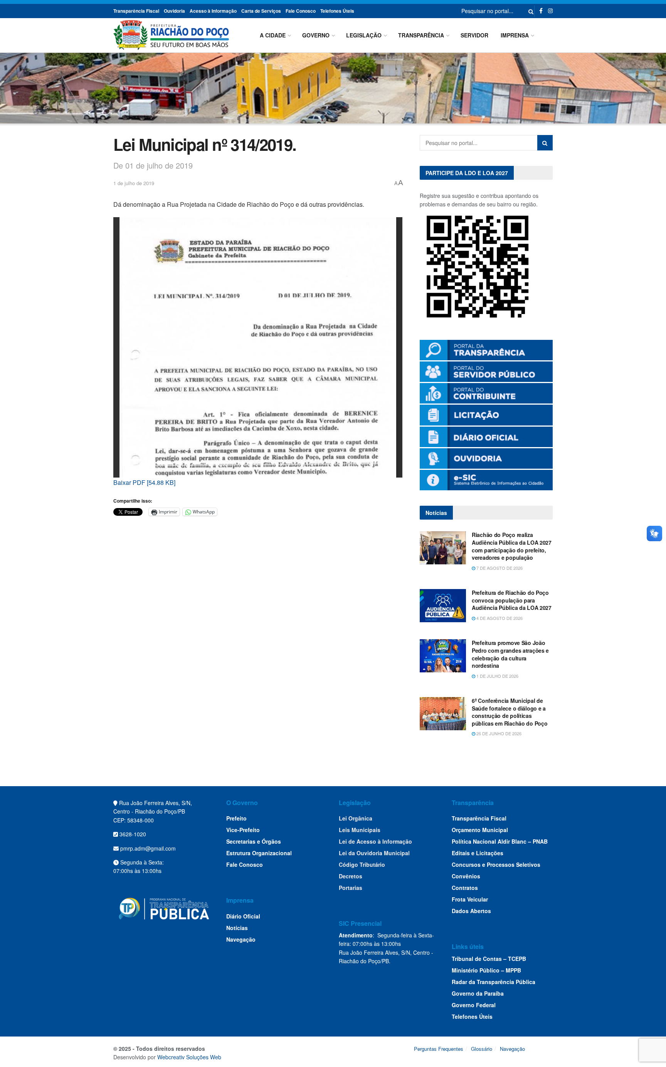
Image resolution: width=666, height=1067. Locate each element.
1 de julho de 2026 (496, 676)
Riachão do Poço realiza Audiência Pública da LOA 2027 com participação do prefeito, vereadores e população (512, 546)
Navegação (241, 939)
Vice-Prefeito (243, 830)
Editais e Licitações (477, 853)
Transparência (421, 35)
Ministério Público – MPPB (486, 970)
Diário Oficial (243, 916)
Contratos (465, 887)
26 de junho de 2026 (498, 733)
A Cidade (273, 35)
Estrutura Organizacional (259, 853)
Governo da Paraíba (478, 993)
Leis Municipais (359, 830)
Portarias (350, 887)
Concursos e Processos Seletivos (496, 864)
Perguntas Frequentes (438, 1048)
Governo (316, 35)
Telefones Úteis (337, 10)
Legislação (364, 35)
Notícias (237, 928)
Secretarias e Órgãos (253, 841)
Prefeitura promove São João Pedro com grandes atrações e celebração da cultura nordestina (510, 654)
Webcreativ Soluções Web (189, 1057)
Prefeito (236, 818)
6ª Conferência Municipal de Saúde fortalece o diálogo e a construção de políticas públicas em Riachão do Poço (509, 712)
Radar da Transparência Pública (493, 982)
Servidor (474, 35)
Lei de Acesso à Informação (375, 841)
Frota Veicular (470, 899)
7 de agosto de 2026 (499, 568)
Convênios (466, 876)
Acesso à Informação (213, 10)
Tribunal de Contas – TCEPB (489, 958)
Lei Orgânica (355, 818)
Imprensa (515, 35)
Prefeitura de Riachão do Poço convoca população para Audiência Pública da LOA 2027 (512, 600)
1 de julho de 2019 (133, 183)
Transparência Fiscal (136, 10)
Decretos (350, 876)
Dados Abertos (471, 911)
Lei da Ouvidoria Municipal (374, 853)
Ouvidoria (174, 10)
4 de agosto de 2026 (499, 618)
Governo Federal (474, 1005)
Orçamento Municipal (480, 830)
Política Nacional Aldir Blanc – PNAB (500, 841)
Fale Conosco (301, 10)
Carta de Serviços (261, 10)
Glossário (481, 1048)
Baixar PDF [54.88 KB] (144, 482)
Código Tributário (362, 864)
